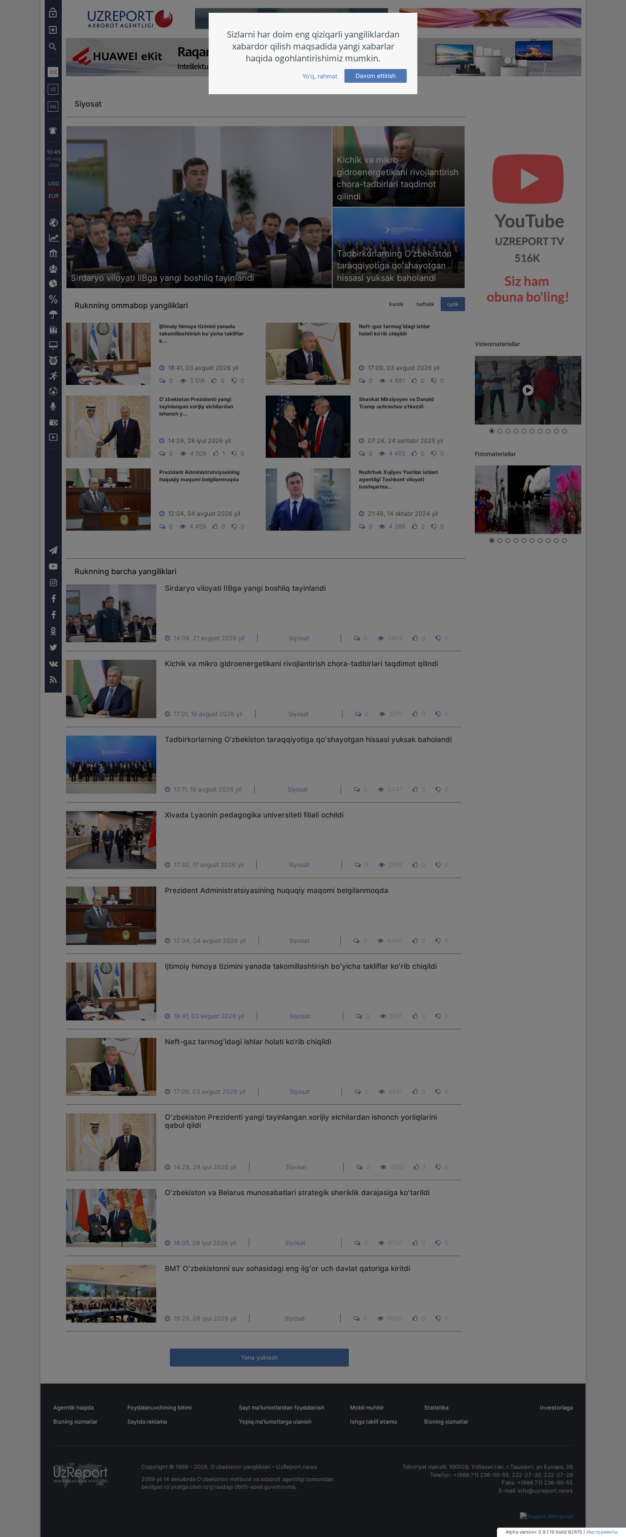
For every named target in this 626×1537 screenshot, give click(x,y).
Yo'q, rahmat (319, 76)
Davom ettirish (376, 75)
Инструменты (601, 1532)
